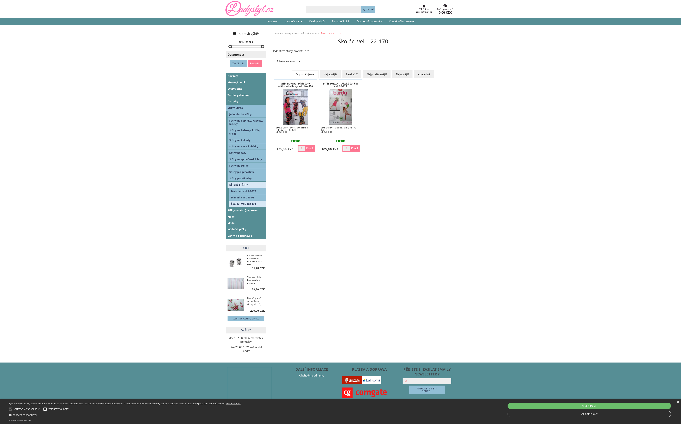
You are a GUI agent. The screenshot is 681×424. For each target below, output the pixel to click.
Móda (231, 223)
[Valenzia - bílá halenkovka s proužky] (236, 284)
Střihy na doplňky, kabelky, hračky (246, 122)
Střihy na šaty (237, 153)
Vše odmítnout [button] (589, 414)
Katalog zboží (317, 21)
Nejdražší (352, 74)
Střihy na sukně (238, 165)
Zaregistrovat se (424, 11)
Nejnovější (402, 74)
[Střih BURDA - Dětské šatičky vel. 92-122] (340, 107)
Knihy (231, 216)
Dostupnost (236, 55)
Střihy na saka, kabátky (243, 146)
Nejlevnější (330, 74)
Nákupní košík (341, 21)
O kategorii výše (286, 61)
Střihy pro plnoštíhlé (241, 172)
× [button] (678, 402)
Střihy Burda (235, 107)
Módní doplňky (237, 229)
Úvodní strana (293, 21)
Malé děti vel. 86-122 (243, 191)
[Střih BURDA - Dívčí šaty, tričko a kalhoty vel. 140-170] (295, 107)
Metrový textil (236, 82)
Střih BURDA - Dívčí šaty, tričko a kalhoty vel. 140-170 (295, 85)
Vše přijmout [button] (589, 406)
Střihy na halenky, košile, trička (244, 132)
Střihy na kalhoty (239, 140)
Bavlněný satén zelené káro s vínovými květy (254, 301)
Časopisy (233, 101)
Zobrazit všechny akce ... (246, 318)
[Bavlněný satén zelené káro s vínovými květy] (236, 305)
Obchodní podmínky (369, 21)
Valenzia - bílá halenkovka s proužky (254, 279)
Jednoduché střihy (240, 114)
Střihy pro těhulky (240, 178)
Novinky (272, 21)
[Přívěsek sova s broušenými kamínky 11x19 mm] (236, 262)
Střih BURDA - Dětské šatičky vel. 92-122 (340, 85)
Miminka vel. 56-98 (242, 197)
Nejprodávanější (377, 74)
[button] (124, 414)
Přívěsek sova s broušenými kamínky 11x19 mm (254, 259)
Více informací (233, 403)
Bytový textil (235, 88)
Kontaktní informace (401, 21)
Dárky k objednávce (240, 235)
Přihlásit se (424, 9)
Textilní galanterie (238, 95)
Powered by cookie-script (20, 420)
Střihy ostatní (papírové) (243, 210)
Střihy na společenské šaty (245, 159)
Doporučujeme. (305, 74)
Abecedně (424, 74)
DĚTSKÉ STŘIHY (238, 184)
